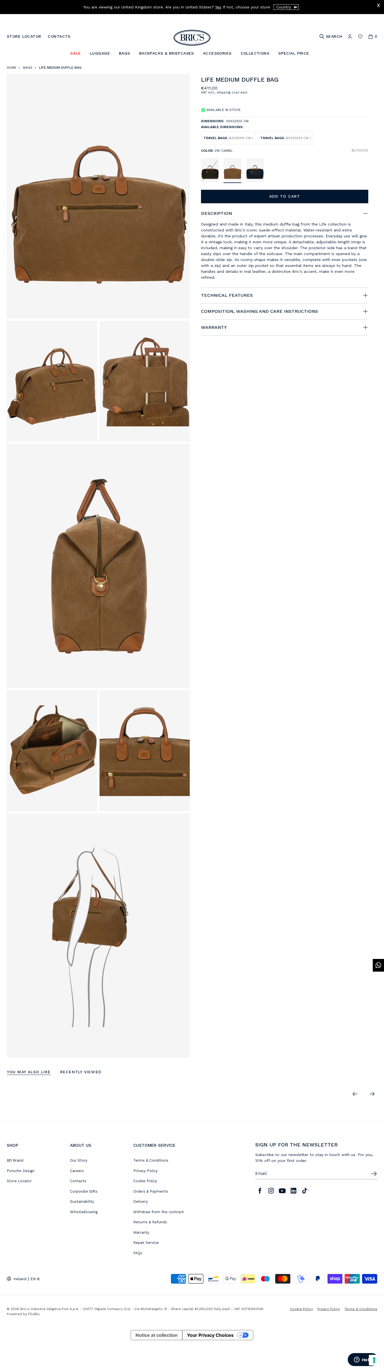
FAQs (137, 1253)
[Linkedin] (293, 1190)
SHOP (12, 1145)
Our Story (78, 1160)
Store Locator (19, 1181)
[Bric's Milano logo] (192, 38)
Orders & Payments (150, 1191)
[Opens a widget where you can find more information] (362, 1360)
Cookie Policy (145, 1181)
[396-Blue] (255, 170)
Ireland (19, 1279)
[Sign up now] (374, 1173)
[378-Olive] (210, 170)
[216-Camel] (232, 170)
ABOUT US (80, 1145)
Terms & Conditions (150, 1160)
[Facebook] (259, 1190)
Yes (218, 7)
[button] (365, 81)
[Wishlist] (360, 36)
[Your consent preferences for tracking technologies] (374, 1360)
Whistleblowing (84, 1212)
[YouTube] (282, 1190)
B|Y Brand (15, 1160)
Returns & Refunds (150, 1222)
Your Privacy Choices (210, 1335)
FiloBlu (34, 1314)
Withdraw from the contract (158, 1212)
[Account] (350, 36)
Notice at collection (156, 1335)
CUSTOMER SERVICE (154, 1145)
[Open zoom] (98, 196)
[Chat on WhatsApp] (378, 965)
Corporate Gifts (84, 1191)
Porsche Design (21, 1171)
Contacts (78, 1181)
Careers (77, 1171)
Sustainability (82, 1201)
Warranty (141, 1232)
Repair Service (146, 1242)
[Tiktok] (304, 1190)
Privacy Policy (145, 1171)
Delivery (140, 1201)
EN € (35, 1279)
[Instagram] (270, 1190)
